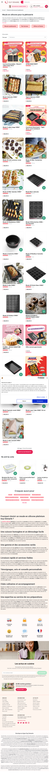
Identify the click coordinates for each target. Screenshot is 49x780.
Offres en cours (36, 706)
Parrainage (4, 699)
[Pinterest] (26, 723)
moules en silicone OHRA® (26, 741)
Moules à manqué (24, 497)
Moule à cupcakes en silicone (12, 500)
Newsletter (35, 699)
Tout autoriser (40, 401)
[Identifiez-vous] (31, 7)
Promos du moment (37, 709)
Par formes (24, 26)
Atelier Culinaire (31, 739)
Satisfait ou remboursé (7, 706)
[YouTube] (23, 722)
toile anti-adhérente (31, 743)
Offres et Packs (38, 26)
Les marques (35, 708)
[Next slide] (45, 469)
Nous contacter (5, 708)
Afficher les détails (41, 397)
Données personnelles (22, 704)
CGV (19, 711)
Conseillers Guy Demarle (21, 738)
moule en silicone (6, 521)
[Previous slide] (3, 469)
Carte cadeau (5, 701)
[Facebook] (18, 723)
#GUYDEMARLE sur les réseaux (8, 725)
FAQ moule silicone (21, 703)
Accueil (10, 494)
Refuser (24, 401)
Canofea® (4, 717)
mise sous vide (12, 754)
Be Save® (4, 718)
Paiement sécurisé (6, 704)
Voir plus (24, 502)
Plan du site (4, 711)
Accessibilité (20, 709)
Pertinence (12, 37)
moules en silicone (38, 741)
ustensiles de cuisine (23, 748)
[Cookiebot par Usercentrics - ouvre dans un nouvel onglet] (38, 378)
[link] (9, 621)
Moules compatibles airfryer (11, 497)
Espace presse (21, 701)
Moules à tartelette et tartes (37, 497)
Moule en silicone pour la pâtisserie (22, 494)
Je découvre (20, 689)
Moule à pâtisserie (10, 26)
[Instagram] (28, 723)
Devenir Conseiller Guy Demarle (9, 723)
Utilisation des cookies (22, 706)
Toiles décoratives (25, 500)
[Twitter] (21, 723)
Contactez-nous (21, 720)
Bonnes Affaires (36, 704)
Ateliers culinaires (36, 701)
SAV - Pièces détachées (7, 709)
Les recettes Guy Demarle (7, 721)
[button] (2, 2)
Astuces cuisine (36, 703)
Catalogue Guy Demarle (7, 726)
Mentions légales (21, 708)
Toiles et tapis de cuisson (37, 500)
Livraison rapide (5, 703)
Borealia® (4, 720)
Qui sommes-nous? (22, 699)
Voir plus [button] (4, 22)
